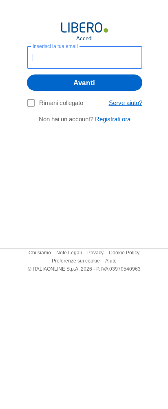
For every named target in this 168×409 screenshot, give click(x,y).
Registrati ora (112, 119)
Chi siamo (40, 253)
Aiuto (111, 261)
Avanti (84, 83)
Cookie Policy (124, 253)
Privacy (95, 253)
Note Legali (69, 253)
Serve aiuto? (125, 102)
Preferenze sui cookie (76, 261)
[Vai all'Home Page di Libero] (84, 27)
